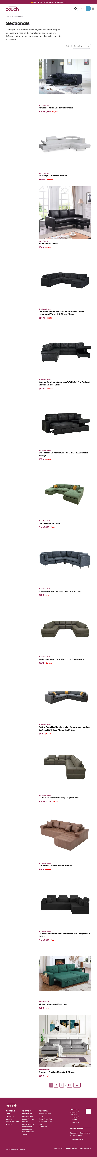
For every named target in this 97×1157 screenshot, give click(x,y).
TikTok (75, 1117)
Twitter (75, 1120)
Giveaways (43, 1127)
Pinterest (74, 1122)
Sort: (67, 46)
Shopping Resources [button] (27, 1112)
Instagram (74, 1112)
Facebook (74, 1110)
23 (69, 1085)
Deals (41, 1117)
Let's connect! (76, 1140)
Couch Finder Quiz (45, 1119)
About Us (9, 1119)
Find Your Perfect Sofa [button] (45, 1112)
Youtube (74, 1115)
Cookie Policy (71, 1149)
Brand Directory (28, 1124)
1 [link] (51, 1085)
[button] (84, 8)
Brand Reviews (27, 1117)
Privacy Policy (85, 1149)
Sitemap (9, 1124)
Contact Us (10, 1117)
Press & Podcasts (12, 1122)
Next (77, 1085)
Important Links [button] (10, 1112)
